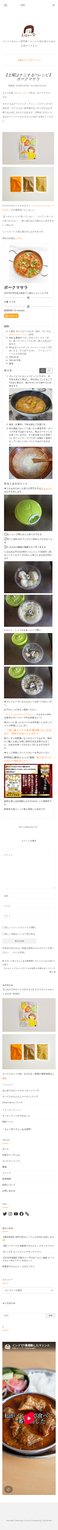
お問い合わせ (8, 1190)
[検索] (54, 5)
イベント (6, 1172)
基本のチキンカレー (18, 334)
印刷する (12, 315)
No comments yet (28, 826)
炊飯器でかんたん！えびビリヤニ (18, 1266)
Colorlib (27, 1520)
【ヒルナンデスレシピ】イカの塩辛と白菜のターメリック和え (29, 970)
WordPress (47, 1520)
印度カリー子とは (11, 1155)
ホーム (5, 1149)
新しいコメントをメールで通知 (20, 927)
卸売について (8, 1184)
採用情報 (6, 1178)
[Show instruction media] (42, 370)
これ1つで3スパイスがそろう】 (19, 989)
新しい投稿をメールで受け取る (20, 934)
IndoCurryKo (40, 85)
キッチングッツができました (16, 1115)
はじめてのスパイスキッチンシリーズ (20, 1090)
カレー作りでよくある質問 (17, 1129)
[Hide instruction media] (49, 370)
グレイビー (22, 93)
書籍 (4, 1166)
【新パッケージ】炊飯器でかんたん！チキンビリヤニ (28, 1245)
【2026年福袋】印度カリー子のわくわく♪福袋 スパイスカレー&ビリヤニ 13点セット (28, 1259)
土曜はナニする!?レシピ (29, 60)
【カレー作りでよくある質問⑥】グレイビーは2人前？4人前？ (28, 963)
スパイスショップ (11, 1161)
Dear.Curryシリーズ (12, 1102)
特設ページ (7, 1121)
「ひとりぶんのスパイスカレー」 (20, 714)
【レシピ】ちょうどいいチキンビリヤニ (21, 1251)
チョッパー (46, 488)
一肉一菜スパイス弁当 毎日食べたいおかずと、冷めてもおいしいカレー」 (28, 732)
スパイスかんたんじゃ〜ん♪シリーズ (20, 1096)
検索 (50, 1315)
